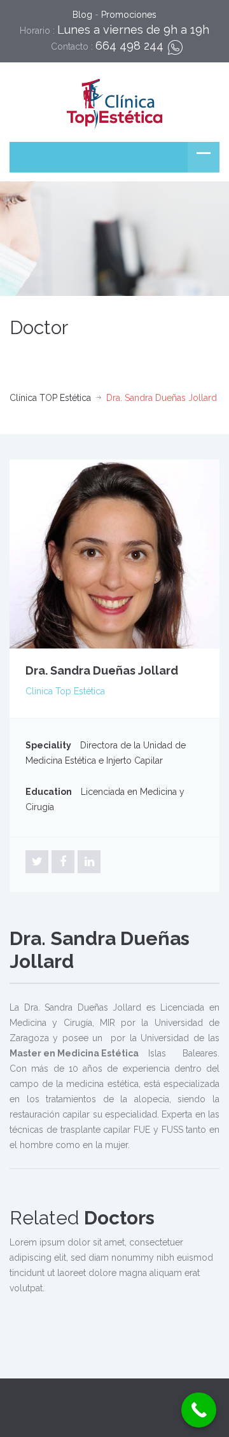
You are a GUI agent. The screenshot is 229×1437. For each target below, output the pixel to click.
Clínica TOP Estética (50, 398)
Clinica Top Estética (65, 691)
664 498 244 (129, 45)
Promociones (128, 15)
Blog (82, 15)
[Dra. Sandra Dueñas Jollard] (114, 553)
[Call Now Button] (198, 1409)
